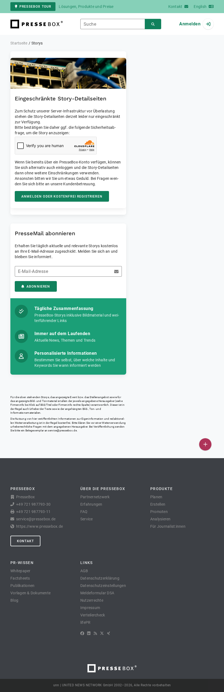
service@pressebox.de (62, 430)
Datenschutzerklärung (99, 578)
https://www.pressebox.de (39, 526)
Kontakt (25, 541)
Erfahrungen (91, 504)
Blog (14, 600)
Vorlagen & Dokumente (30, 593)
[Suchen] (153, 24)
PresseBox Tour (35, 6)
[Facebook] (82, 633)
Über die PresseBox (102, 489)
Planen (156, 497)
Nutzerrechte (91, 600)
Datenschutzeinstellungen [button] (103, 585)
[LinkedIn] (88, 633)
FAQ (84, 511)
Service (86, 519)
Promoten (159, 511)
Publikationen (22, 585)
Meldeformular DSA (97, 593)
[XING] (108, 633)
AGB (84, 571)
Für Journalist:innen (167, 526)
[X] (102, 633)
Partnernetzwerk (95, 497)
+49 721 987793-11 (33, 511)
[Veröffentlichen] (205, 444)
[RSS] (95, 633)
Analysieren (160, 519)
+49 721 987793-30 (33, 504)
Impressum (90, 608)
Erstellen (157, 504)
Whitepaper (20, 571)
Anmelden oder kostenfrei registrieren (61, 196)
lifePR (85, 622)
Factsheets (20, 578)
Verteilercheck (92, 615)
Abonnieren (38, 286)
